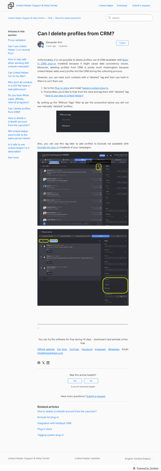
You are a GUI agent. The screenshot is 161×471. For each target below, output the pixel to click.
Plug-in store (62, 88)
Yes (74, 381)
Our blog (62, 349)
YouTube (74, 349)
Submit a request (141, 5)
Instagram (100, 349)
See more (13, 157)
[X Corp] (43, 362)
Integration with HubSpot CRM (54, 423)
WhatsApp (113, 349)
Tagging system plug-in (50, 434)
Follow (122, 43)
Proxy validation (17, 40)
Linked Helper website (87, 458)
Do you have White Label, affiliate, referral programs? (18, 99)
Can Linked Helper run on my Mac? (18, 74)
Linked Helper (106, 5)
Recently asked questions (68, 18)
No (91, 381)
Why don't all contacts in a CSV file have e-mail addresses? (20, 86)
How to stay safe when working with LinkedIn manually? (18, 63)
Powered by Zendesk (148, 468)
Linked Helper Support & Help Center (26, 18)
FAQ (50, 18)
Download (122, 5)
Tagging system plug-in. (95, 88)
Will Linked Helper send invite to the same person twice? (19, 135)
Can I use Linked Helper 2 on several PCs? (19, 50)
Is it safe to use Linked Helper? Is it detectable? (18, 148)
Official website (46, 349)
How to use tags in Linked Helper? (64, 95)
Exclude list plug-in (48, 147)
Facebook (87, 349)
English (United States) (138, 458)
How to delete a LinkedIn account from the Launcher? (19, 122)
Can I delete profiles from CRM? (19, 110)
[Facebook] (38, 362)
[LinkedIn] (48, 362)
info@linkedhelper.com (50, 353)
